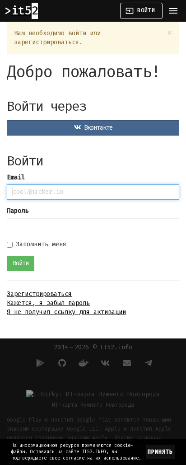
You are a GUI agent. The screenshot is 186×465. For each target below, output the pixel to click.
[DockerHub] (82, 363)
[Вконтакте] (104, 363)
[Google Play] (39, 363)
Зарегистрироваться (39, 294)
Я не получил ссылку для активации (66, 312)
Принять (160, 452)
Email (16, 177)
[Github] (60, 363)
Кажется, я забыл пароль (48, 303)
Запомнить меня (41, 244)
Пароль (17, 211)
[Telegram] (147, 363)
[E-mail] (125, 363)
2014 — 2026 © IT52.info (93, 347)
